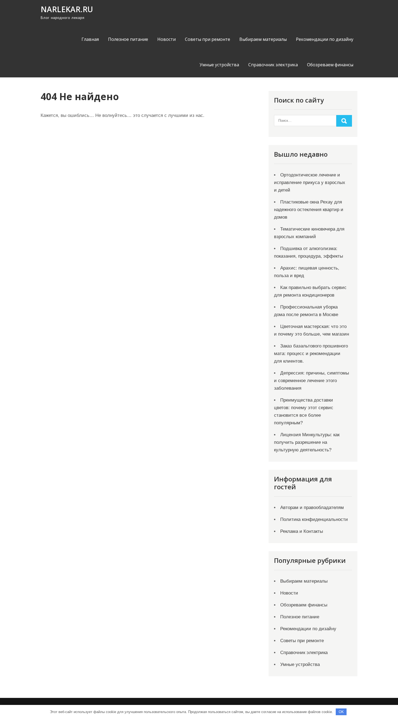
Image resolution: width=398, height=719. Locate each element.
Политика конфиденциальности (314, 519)
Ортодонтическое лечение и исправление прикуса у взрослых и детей (309, 182)
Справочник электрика (273, 65)
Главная (90, 39)
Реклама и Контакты (301, 531)
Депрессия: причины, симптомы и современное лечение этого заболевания (311, 380)
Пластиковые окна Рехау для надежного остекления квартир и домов (308, 209)
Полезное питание (128, 39)
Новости (166, 39)
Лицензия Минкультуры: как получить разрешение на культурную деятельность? (307, 442)
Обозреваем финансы (330, 65)
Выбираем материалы (263, 39)
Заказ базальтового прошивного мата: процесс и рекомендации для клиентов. (311, 353)
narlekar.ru (67, 9)
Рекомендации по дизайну (324, 39)
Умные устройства (219, 65)
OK (341, 712)
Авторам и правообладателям (312, 507)
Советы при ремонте (207, 39)
